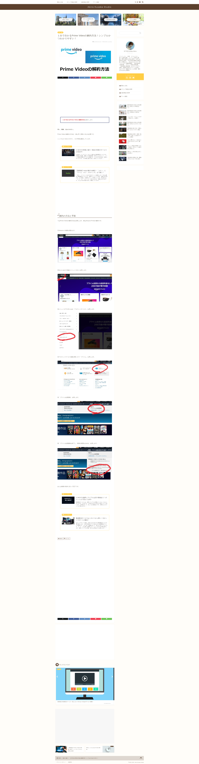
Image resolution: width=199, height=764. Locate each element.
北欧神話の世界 (85, 2)
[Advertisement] (85, 98)
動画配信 (60, 538)
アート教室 (96, 2)
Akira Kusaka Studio (99, 7)
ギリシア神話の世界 (72, 2)
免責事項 (70, 762)
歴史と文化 (60, 2)
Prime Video (67, 538)
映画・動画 (60, 32)
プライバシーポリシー (61, 762)
